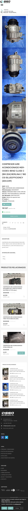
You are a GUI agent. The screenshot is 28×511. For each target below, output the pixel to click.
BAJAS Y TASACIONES (6, 477)
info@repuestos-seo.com (9, 425)
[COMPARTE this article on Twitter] (12, 223)
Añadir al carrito (14, 216)
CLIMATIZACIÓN (12, 229)
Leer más (21, 353)
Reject (10, 508)
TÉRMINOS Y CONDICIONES (7, 449)
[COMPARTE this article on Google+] (15, 223)
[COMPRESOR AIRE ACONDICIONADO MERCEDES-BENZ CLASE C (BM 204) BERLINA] (6, 372)
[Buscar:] (12, 12)
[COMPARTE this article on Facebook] (10, 223)
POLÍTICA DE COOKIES (6, 453)
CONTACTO (3, 479)
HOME (2, 468)
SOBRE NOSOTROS (5, 472)
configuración (17, 504)
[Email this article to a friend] (23, 223)
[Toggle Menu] (2, 5)
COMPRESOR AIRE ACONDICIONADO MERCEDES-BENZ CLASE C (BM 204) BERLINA (17, 370)
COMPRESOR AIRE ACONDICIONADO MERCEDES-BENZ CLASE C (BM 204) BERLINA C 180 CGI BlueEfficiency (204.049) (17, 386)
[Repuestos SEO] (14, 2)
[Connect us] (2, 437)
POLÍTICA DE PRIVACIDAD (7, 451)
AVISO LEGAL (4, 455)
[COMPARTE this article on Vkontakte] (21, 223)
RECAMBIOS (4, 470)
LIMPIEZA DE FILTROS (6, 475)
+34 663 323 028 (7, 11)
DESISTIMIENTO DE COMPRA (8, 458)
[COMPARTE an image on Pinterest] (18, 223)
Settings (17, 508)
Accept (4, 508)
